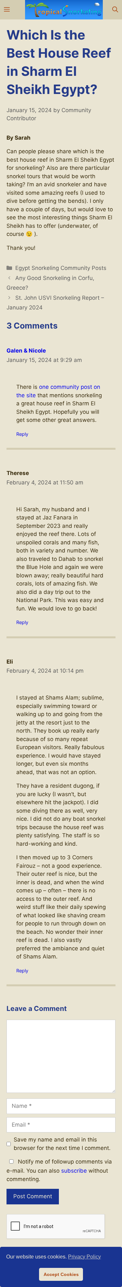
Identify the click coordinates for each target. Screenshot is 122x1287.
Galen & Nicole (26, 350)
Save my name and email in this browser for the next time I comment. (62, 1143)
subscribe (74, 1170)
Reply (22, 434)
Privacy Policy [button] (84, 1256)
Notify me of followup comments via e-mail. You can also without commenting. (59, 1170)
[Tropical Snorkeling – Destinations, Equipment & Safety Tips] (64, 9)
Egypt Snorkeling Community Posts (60, 268)
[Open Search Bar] (115, 9)
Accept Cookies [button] (61, 1274)
